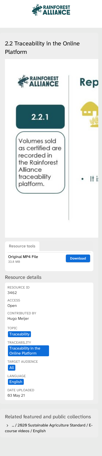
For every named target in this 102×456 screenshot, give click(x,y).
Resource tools (22, 246)
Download (78, 258)
